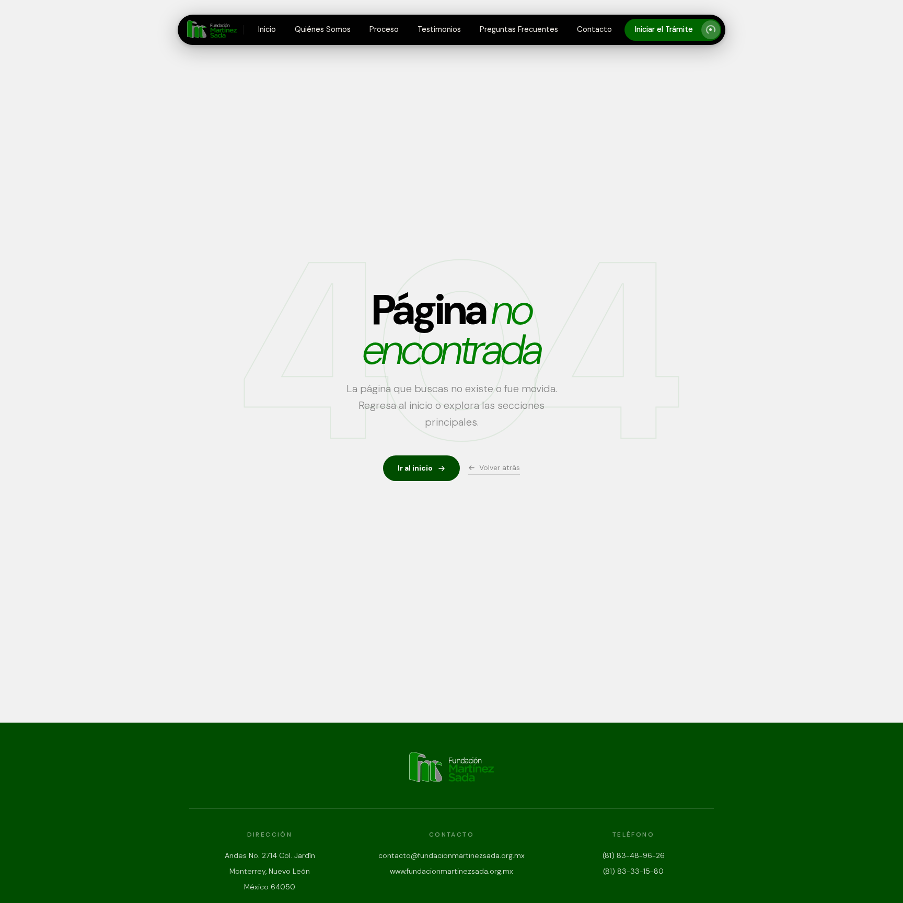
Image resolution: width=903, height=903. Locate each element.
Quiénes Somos (323, 29)
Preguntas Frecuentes (519, 29)
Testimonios (439, 29)
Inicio (267, 29)
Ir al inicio (415, 468)
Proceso (384, 29)
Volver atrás (499, 467)
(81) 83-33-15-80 (633, 871)
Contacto (594, 29)
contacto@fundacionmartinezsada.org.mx (451, 855)
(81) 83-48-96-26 (634, 855)
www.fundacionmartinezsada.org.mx (451, 871)
